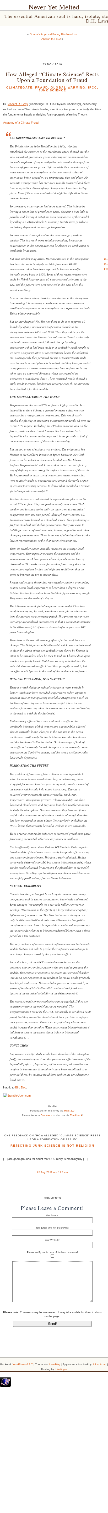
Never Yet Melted (54, 7)
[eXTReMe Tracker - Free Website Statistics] (5, 1385)
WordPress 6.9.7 (23, 1364)
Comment (46, 1115)
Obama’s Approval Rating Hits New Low (53, 34)
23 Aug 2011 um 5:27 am (52, 1172)
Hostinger (61, 1369)
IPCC (92, 87)
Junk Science (52, 90)
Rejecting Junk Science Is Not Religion (52, 1145)
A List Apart (99, 1364)
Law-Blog (55, 1364)
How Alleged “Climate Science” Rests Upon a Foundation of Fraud (52, 76)
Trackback (76, 1115)
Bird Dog (20, 1087)
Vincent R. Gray (18, 104)
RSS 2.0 (69, 1110)
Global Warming (68, 87)
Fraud (41, 87)
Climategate (19, 87)
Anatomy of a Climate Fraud (21, 122)
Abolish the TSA (51, 38)
